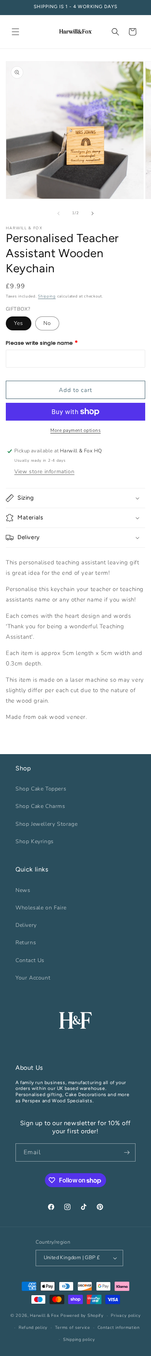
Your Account (32, 977)
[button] (15, 31)
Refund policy (33, 1327)
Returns (25, 942)
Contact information (119, 1327)
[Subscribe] (126, 1152)
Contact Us (30, 960)
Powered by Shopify (82, 1315)
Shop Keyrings (34, 841)
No (47, 323)
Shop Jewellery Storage (46, 824)
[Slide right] (92, 213)
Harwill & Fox (44, 1315)
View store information (44, 471)
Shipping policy (79, 1339)
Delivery (26, 925)
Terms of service (72, 1327)
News (22, 890)
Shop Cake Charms (40, 806)
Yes (18, 323)
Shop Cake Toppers (40, 788)
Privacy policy (126, 1315)
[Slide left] (58, 213)
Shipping (47, 296)
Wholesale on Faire (41, 907)
